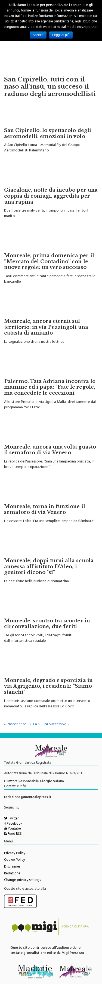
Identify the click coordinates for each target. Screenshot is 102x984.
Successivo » (59, 724)
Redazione (12, 874)
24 (46, 724)
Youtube (14, 829)
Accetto (38, 35)
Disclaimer (12, 867)
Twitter (13, 819)
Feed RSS (14, 834)
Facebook (14, 824)
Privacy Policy (14, 853)
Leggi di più (61, 35)
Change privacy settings (22, 880)
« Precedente (15, 724)
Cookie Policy (14, 860)
